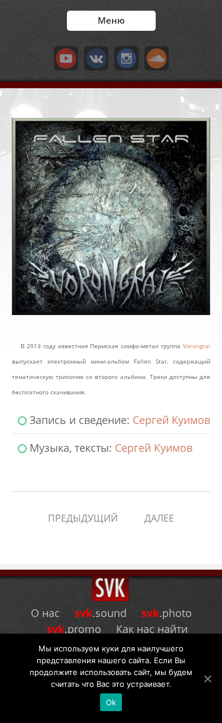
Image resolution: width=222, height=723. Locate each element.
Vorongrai (196, 346)
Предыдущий (83, 518)
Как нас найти (152, 629)
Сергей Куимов (171, 420)
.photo (166, 613)
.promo (74, 629)
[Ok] (207, 679)
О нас (45, 613)
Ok (111, 702)
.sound (101, 613)
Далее (159, 518)
